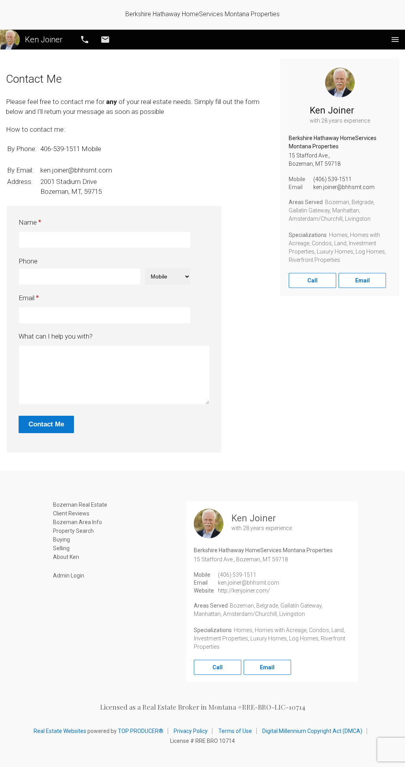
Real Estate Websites (60, 731)
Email (105, 39)
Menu (395, 39)
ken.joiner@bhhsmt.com (344, 187)
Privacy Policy (191, 731)
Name (28, 222)
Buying (61, 539)
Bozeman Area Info (77, 522)
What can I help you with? (56, 336)
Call (85, 39)
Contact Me (46, 424)
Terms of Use (235, 731)
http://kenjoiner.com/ (244, 590)
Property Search (73, 531)
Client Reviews (71, 513)
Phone (28, 261)
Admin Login (68, 575)
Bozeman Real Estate (80, 505)
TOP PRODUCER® (140, 731)
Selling (61, 548)
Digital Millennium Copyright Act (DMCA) (312, 731)
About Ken (66, 557)
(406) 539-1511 (332, 179)
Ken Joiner (43, 39)
